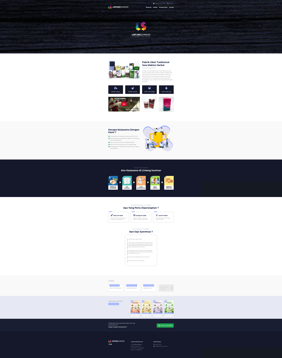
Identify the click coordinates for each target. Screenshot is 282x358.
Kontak (171, 7)
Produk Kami (163, 7)
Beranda (148, 7)
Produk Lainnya (113, 304)
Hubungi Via (166, 325)
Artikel (155, 7)
